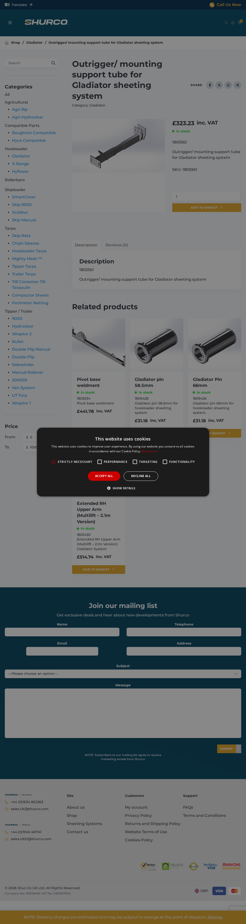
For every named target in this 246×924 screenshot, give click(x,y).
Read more (149, 451)
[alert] (123, 462)
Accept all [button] (104, 476)
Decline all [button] (141, 476)
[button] (123, 488)
